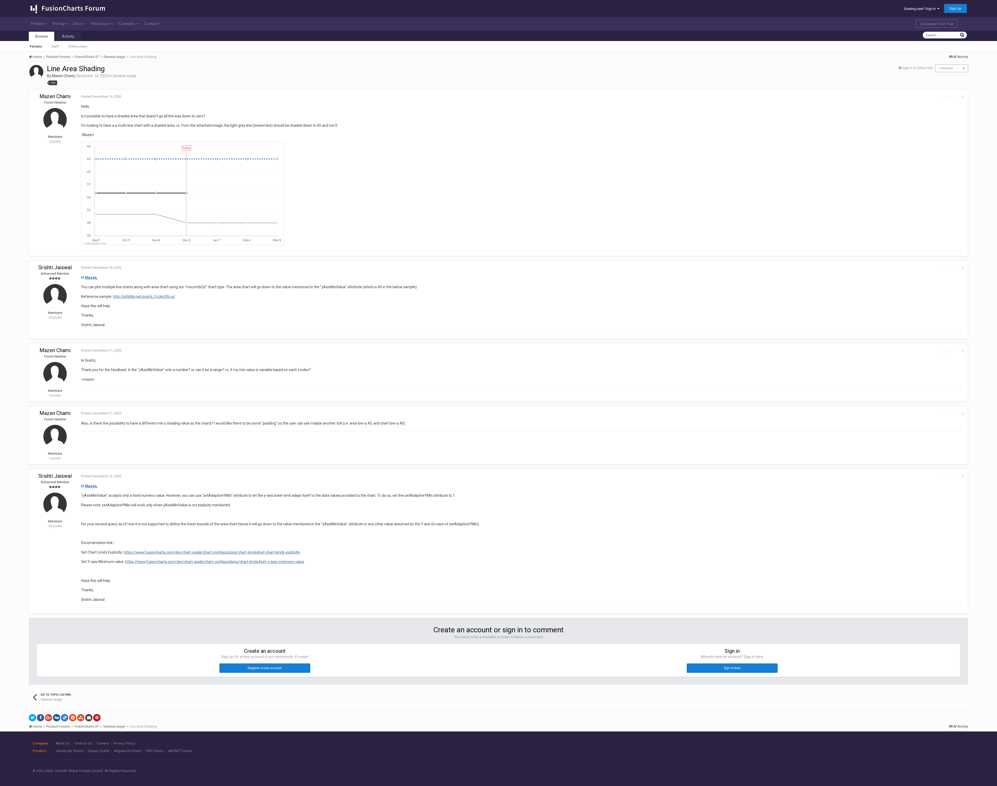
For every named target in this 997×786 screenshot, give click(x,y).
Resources (100, 23)
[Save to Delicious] (64, 717)
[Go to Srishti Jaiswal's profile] (55, 295)
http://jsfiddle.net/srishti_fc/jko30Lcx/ (144, 296)
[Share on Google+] (48, 717)
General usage (124, 76)
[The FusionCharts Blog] (906, 771)
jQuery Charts (99, 751)
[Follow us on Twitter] (930, 771)
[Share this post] (962, 97)
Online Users (77, 46)
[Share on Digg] (56, 717)
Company (127, 23)
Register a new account (265, 668)
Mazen (91, 278)
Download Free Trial (936, 24)
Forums (36, 46)
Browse (41, 36)
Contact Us (83, 743)
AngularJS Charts (128, 751)
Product (37, 23)
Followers (946, 68)
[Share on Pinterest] (96, 717)
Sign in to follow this (917, 68)
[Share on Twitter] (32, 717)
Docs (77, 23)
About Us (63, 743)
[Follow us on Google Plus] (941, 771)
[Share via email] (88, 717)
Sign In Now (732, 668)
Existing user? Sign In (920, 9)
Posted (101, 96)
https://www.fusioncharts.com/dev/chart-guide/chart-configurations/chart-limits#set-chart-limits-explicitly (212, 552)
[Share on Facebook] (40, 717)
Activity (68, 36)
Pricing (58, 23)
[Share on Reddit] (72, 717)
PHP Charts (155, 751)
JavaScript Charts (69, 751)
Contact (150, 23)
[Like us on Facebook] (918, 771)
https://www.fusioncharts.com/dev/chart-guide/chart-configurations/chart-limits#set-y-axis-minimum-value (214, 562)
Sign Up (955, 8)
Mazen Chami (63, 76)
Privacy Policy (124, 743)
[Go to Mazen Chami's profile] (36, 72)
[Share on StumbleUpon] (80, 717)
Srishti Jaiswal (55, 267)
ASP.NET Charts (180, 751)
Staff (55, 46)
